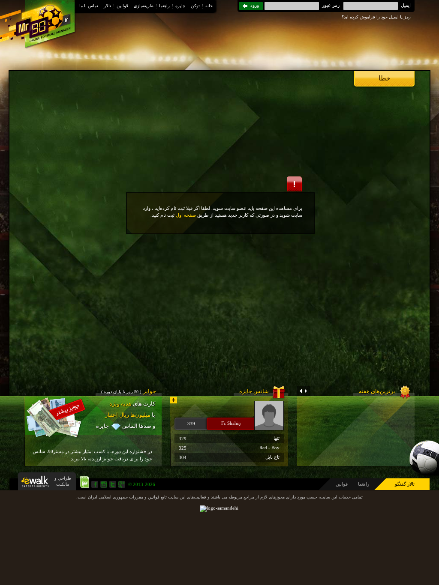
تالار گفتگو (405, 484)
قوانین (122, 5)
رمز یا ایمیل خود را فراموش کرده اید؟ (376, 17)
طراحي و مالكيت (62, 481)
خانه (209, 5)
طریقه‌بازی (143, 5)
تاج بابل (229, 457)
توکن (195, 5)
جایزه (180, 5)
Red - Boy (229, 448)
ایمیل (406, 5)
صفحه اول (186, 215)
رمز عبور (331, 5)
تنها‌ (229, 438)
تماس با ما (88, 5)
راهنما (164, 5)
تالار (107, 5)
